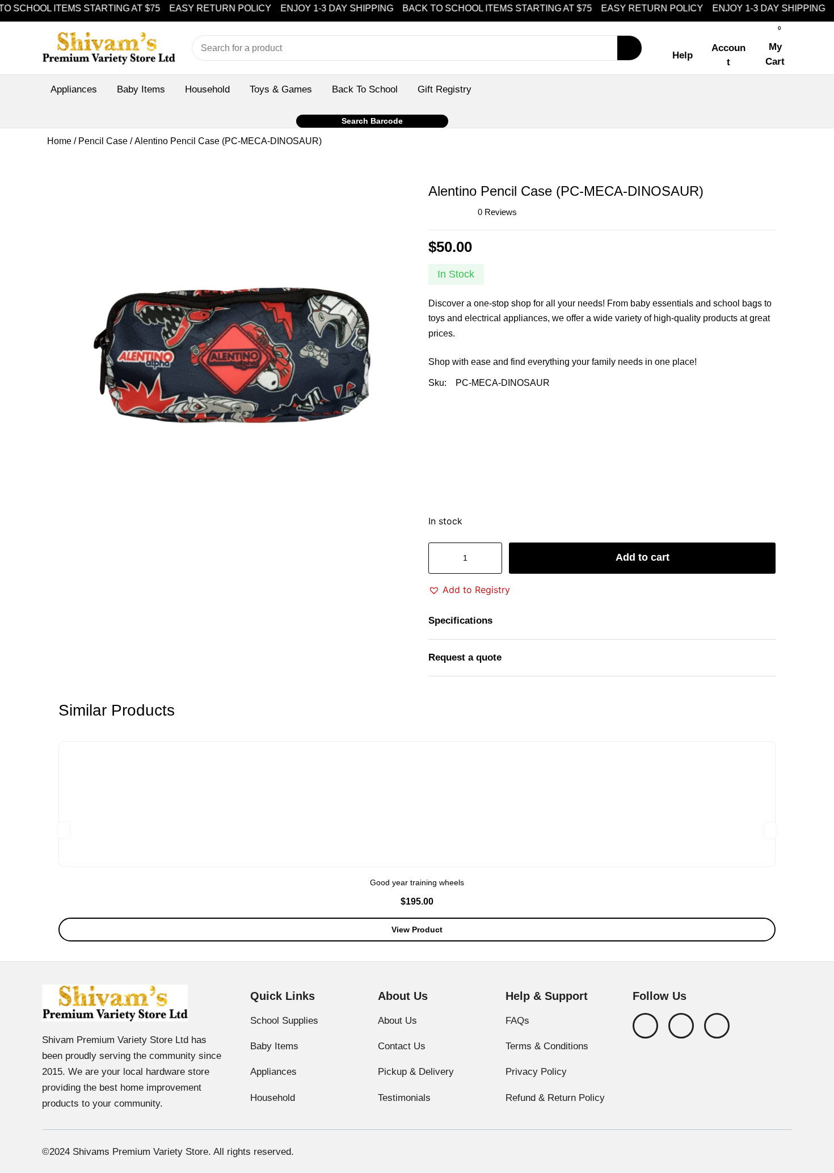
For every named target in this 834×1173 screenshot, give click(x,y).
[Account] (728, 32)
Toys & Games (281, 89)
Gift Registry (444, 89)
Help (682, 55)
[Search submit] (629, 48)
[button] (469, 589)
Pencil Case (103, 141)
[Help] (682, 39)
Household (207, 89)
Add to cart (642, 557)
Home (59, 141)
